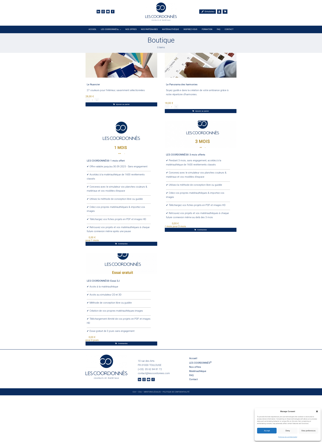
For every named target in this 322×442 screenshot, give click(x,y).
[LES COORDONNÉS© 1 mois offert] (121, 137)
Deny (288, 431)
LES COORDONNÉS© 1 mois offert (106, 160)
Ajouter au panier (123, 104)
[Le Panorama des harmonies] (200, 65)
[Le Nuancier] (121, 65)
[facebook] (112, 11)
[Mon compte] (219, 11)
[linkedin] (98, 11)
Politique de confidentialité (287, 437)
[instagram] (103, 11)
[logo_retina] (161, 3)
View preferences (308, 431)
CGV (134, 392)
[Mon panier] (225, 11)
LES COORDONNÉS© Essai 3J (103, 280)
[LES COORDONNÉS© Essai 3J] (121, 263)
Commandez (123, 244)
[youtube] (108, 11)
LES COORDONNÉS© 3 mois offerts (185, 154)
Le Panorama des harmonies (181, 84)
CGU (140, 392)
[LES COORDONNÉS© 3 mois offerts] (200, 134)
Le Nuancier (93, 84)
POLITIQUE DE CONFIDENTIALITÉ (176, 392)
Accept (267, 431)
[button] (317, 411)
